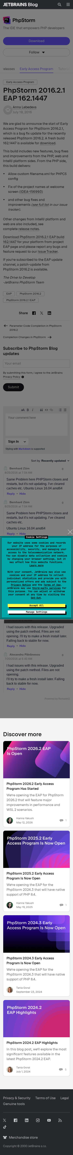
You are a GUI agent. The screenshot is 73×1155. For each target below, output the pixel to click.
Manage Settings (36, 612)
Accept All (36, 605)
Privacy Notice (21, 585)
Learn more (36, 565)
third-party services (46, 588)
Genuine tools (14, 1104)
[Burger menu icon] (68, 4)
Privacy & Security (16, 1098)
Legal (64, 1098)
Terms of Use (52, 585)
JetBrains (34, 1146)
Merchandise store (22, 1137)
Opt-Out (36, 597)
